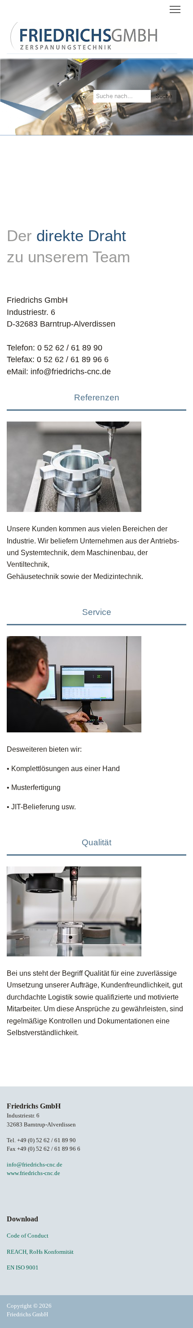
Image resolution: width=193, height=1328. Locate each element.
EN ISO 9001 (23, 1268)
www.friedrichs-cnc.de (33, 1173)
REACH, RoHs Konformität (40, 1252)
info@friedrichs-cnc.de (34, 1165)
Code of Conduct (27, 1236)
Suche (164, 96)
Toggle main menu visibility (175, 8)
